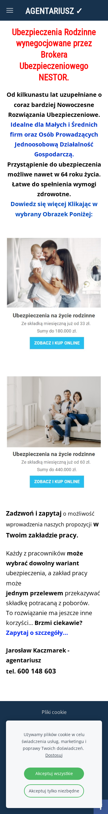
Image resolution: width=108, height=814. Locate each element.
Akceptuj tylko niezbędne (54, 791)
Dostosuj (54, 755)
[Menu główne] (10, 10)
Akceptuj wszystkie (54, 773)
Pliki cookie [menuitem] (54, 712)
